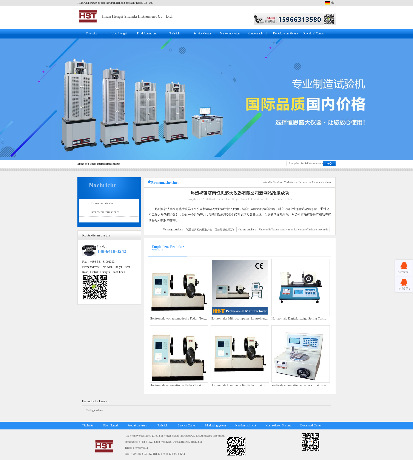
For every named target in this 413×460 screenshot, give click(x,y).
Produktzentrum (147, 33)
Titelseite (91, 33)
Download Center (313, 33)
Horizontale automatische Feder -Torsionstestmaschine (186, 385)
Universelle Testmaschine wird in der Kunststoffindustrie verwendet (293, 229)
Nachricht (174, 33)
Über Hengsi (119, 33)
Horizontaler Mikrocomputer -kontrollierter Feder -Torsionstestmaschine (259, 318)
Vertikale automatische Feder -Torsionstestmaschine (306, 385)
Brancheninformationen (105, 212)
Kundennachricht (258, 33)
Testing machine (94, 410)
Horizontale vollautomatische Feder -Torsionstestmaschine (189, 318)
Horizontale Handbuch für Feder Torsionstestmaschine (247, 385)
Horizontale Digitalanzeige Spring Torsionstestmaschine (309, 318)
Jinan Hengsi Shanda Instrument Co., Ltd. (137, 16)
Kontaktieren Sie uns (285, 33)
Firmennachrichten (102, 203)
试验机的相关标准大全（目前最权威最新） (210, 229)
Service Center (202, 33)
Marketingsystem (230, 33)
